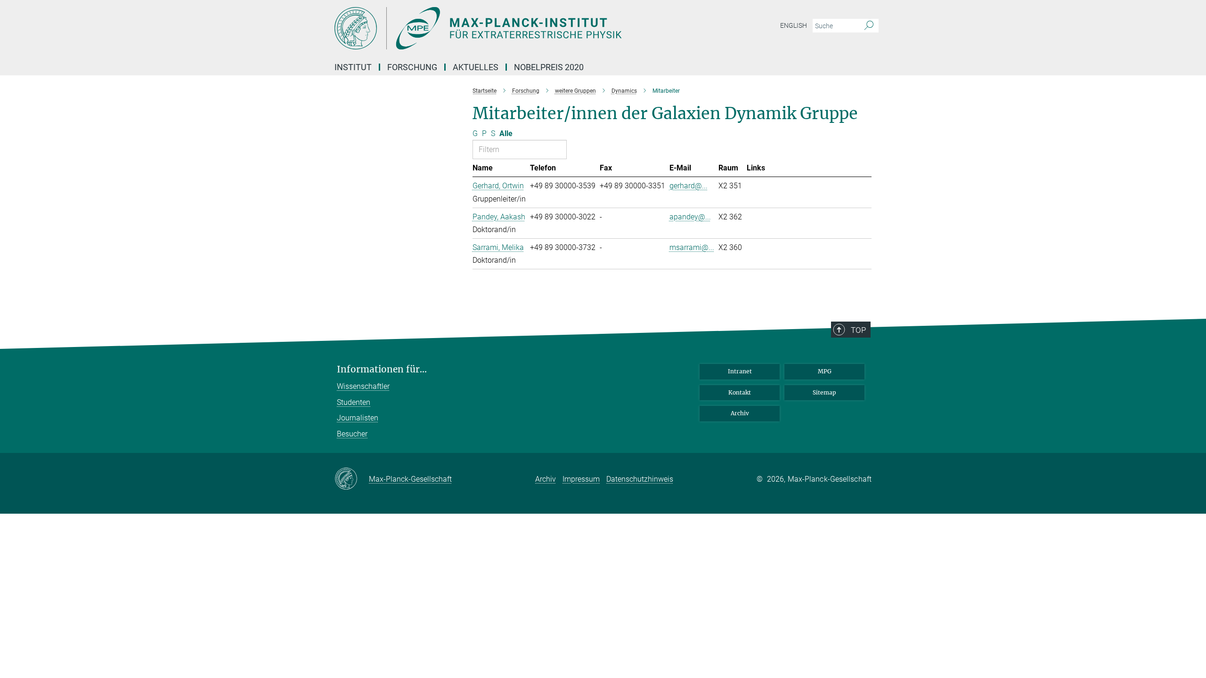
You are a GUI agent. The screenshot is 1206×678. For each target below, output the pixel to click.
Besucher (352, 433)
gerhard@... (688, 185)
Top (858, 330)
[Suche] (869, 25)
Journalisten (357, 417)
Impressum (581, 479)
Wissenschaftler (363, 386)
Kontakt (739, 392)
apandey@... (690, 216)
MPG (824, 371)
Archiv (740, 413)
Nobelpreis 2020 (549, 67)
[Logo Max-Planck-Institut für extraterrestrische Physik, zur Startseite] (511, 28)
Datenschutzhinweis (639, 479)
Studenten (353, 402)
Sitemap (824, 392)
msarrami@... (691, 247)
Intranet (740, 371)
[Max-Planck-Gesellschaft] (351, 479)
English (793, 25)
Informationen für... (382, 369)
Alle (506, 133)
